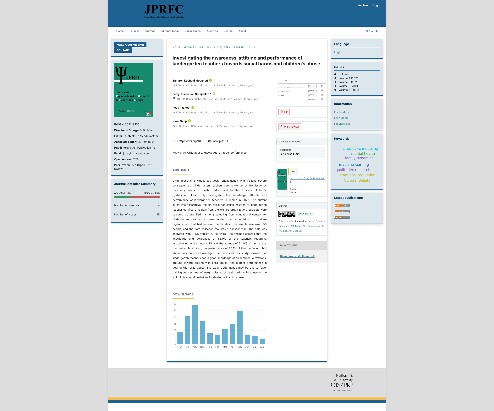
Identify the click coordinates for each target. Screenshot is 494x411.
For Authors (341, 117)
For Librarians (342, 123)
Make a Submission (130, 44)
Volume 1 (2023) (347, 89)
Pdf (286, 112)
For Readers (341, 112)
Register (363, 5)
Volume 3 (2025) (348, 82)
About (243, 30)
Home (120, 30)
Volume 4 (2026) (348, 78)
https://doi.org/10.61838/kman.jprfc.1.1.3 (204, 141)
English (338, 52)
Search (228, 30)
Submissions (192, 30)
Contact (123, 50)
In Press (134, 30)
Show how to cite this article (297, 256)
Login (376, 5)
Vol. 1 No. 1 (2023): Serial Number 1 (222, 47)
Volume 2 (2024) (347, 86)
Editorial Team (170, 30)
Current (150, 30)
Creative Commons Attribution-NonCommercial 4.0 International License (301, 226)
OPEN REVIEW (291, 126)
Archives (212, 30)
